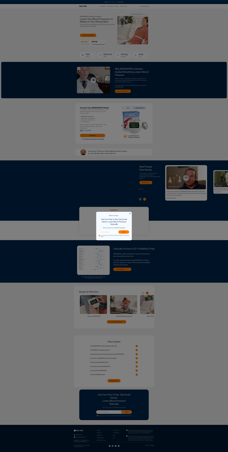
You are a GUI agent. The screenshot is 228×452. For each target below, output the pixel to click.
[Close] (130, 213)
